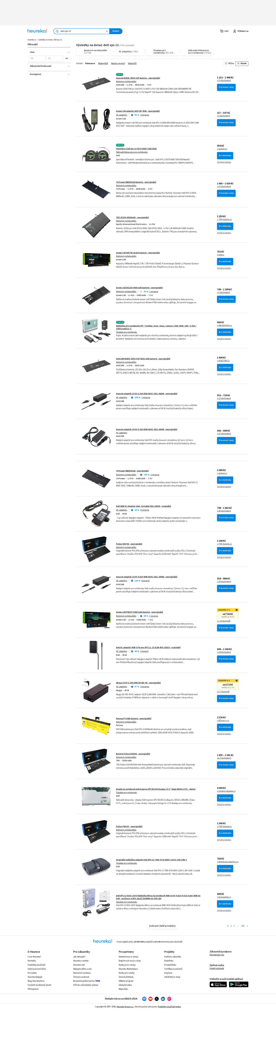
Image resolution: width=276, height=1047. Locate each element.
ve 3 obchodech (224, 758)
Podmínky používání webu (169, 1006)
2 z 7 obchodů (223, 691)
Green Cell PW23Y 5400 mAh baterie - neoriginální (139, 612)
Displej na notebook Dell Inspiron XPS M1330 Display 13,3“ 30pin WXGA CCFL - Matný (155, 789)
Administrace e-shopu (128, 956)
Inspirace (168, 973)
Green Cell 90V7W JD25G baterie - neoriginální (138, 252)
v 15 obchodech (224, 186)
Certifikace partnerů (173, 968)
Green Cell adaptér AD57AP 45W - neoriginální (138, 111)
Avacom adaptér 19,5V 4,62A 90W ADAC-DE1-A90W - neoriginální (146, 576)
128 (242, 925)
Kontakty (32, 960)
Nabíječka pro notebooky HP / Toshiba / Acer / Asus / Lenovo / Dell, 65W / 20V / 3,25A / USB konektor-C (156, 327)
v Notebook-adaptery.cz (227, 862)
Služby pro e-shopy (127, 964)
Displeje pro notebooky (126, 332)
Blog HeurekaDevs (36, 981)
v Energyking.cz (224, 897)
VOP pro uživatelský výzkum (85, 985)
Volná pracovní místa (37, 968)
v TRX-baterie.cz (224, 219)
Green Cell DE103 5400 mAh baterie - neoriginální (139, 287)
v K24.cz (220, 255)
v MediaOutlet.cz (224, 325)
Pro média (32, 973)
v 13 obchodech (224, 80)
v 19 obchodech (224, 581)
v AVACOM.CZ (223, 360)
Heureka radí (79, 964)
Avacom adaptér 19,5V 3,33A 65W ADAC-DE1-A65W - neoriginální (146, 393)
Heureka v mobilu (81, 960)
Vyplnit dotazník (217, 968)
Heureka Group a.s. (125, 1006)
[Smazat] (107, 31)
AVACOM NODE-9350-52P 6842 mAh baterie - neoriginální (143, 358)
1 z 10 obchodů (223, 621)
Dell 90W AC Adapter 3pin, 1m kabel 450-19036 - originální (143, 506)
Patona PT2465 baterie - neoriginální (133, 718)
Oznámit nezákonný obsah (39, 985)
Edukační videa (125, 985)
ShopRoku (168, 960)
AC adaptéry (121, 115)
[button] (37, 58)
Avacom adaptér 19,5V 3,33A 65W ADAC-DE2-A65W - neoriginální (146, 429)
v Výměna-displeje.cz (226, 791)
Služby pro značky (127, 973)
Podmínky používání (36, 964)
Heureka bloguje (35, 977)
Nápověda (123, 989)
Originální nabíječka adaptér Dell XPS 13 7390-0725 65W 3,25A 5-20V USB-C (151, 859)
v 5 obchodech (223, 116)
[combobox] (81, 31)
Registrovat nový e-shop (130, 960)
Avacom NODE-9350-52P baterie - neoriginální (138, 78)
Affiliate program (126, 981)
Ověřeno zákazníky (172, 956)
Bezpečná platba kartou (84, 981)
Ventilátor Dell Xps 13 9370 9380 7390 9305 (136, 148)
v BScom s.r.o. (223, 720)
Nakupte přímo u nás (82, 968)
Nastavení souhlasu (82, 973)
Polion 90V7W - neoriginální (129, 544)
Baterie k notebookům (126, 81)
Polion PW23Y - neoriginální (129, 826)
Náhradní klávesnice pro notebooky (132, 152)
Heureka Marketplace (128, 968)
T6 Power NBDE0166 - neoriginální (132, 470)
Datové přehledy (126, 977)
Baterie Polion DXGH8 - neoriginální (133, 753)
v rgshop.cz (222, 149)
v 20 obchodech (224, 511)
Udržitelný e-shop (172, 977)
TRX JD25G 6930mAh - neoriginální (132, 217)
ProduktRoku (170, 964)
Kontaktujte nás (217, 954)
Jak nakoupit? (79, 956)
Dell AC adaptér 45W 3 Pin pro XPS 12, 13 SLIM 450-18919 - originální (148, 647)
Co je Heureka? (34, 956)
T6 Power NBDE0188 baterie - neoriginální (136, 182)
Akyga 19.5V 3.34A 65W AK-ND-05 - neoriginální (138, 682)
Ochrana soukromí (81, 977)
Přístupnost (33, 989)
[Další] (247, 926)
